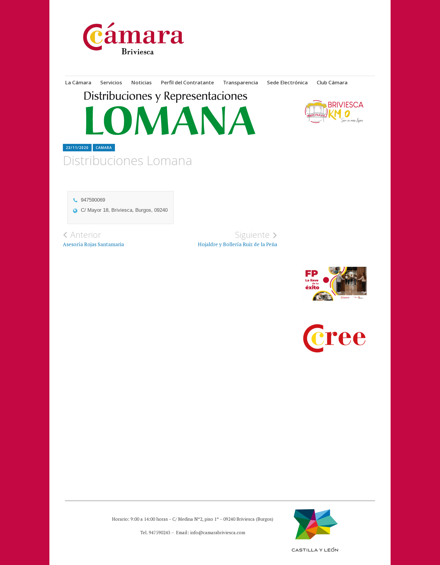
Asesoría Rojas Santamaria (93, 239)
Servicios (111, 82)
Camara (104, 147)
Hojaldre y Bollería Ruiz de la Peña (237, 239)
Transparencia (240, 82)
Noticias (141, 82)
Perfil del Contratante (187, 82)
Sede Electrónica (287, 82)
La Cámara (78, 82)
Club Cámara (332, 82)
